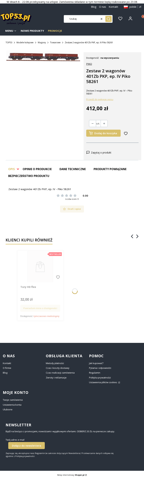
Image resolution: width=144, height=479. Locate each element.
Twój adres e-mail (15, 439)
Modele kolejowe (25, 42)
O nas (102, 6)
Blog (93, 6)
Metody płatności (55, 363)
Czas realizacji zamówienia (60, 372)
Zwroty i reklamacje (56, 377)
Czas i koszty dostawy (57, 367)
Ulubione (7, 409)
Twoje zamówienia (13, 399)
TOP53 (9, 42)
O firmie (7, 367)
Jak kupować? (96, 363)
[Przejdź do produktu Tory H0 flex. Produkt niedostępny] (40, 266)
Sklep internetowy (70, 475)
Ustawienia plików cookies (103, 382)
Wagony (42, 42)
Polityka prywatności (100, 377)
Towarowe (55, 42)
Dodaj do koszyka (105, 133)
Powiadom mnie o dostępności (40, 308)
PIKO (89, 64)
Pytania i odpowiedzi (100, 367)
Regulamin (94, 372)
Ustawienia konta (12, 404)
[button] (108, 19)
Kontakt (113, 6)
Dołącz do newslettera (26, 445)
